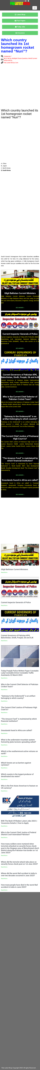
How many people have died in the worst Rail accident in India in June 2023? (19, 886)
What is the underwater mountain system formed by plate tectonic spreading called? (18, 741)
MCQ (5, 58)
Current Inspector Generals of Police (20, 334)
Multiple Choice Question (20, 58)
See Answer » (20, 307)
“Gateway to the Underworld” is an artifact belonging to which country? (20, 417)
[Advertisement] (20, 87)
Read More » (4, 572)
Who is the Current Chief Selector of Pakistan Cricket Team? (20, 397)
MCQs (9, 58)
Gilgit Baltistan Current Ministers (20, 293)
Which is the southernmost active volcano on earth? (19, 752)
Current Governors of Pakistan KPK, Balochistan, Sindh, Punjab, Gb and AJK (20, 375)
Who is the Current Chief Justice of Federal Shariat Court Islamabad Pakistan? (18, 833)
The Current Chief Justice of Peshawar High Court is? (20, 437)
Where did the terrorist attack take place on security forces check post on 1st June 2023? (19, 863)
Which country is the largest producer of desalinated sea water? (17, 775)
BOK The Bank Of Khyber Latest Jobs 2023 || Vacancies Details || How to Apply (19, 822)
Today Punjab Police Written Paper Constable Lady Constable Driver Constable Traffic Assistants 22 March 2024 (20, 673)
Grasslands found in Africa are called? (20, 480)
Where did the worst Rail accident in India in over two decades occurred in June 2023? (19, 874)
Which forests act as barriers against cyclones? (16, 764)
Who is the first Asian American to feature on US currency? (19, 787)
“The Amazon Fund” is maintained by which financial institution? (20, 459)
